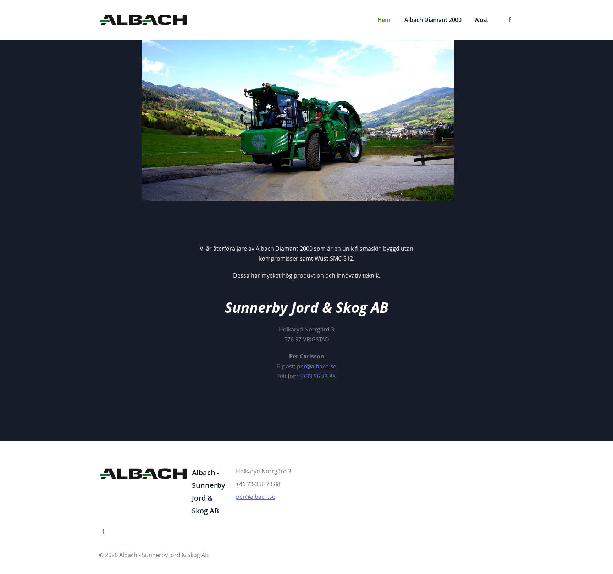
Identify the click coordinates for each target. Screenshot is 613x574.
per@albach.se (255, 497)
